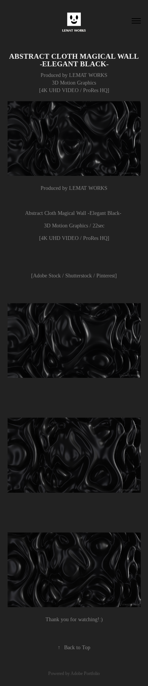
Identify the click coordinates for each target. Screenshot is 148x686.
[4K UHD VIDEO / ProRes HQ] (74, 238)
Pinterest (105, 276)
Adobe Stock (47, 276)
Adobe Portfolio (85, 673)
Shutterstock (78, 276)
